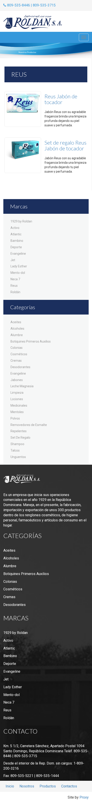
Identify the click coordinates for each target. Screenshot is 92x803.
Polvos (15, 418)
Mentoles (17, 412)
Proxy (84, 797)
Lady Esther (18, 266)
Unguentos (18, 457)
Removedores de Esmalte (28, 425)
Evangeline (18, 253)
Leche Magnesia (21, 386)
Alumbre (16, 335)
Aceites (15, 322)
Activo (14, 228)
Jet (12, 260)
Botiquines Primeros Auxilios (30, 341)
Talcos (15, 450)
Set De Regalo (20, 437)
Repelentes (18, 431)
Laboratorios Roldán (32, 22)
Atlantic (15, 234)
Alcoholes (17, 328)
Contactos (69, 786)
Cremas (16, 360)
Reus (14, 285)
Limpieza (16, 392)
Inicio (10, 786)
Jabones (16, 380)
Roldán (15, 292)
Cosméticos (18, 354)
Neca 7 (15, 279)
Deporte (16, 247)
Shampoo (17, 444)
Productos (48, 786)
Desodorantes (20, 367)
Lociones (16, 399)
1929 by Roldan (21, 221)
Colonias (16, 347)
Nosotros (26, 786)
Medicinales (18, 405)
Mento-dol (17, 272)
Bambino (16, 240)
